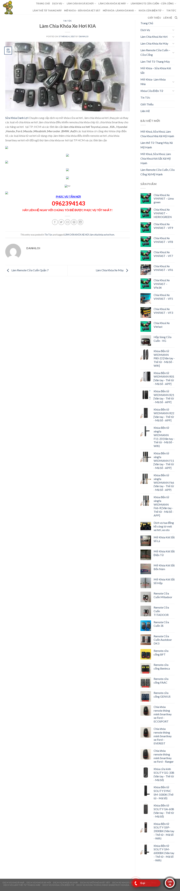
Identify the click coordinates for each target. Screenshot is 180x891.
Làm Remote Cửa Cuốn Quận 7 (30, 270)
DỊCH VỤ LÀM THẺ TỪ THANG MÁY (22, 885)
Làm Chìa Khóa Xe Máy (110, 270)
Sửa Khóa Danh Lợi (17, 117)
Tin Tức (171, 10)
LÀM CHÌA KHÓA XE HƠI (76, 234)
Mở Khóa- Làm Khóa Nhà (118, 10)
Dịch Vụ (57, 3)
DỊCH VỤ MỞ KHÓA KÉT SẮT (95, 882)
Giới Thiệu (154, 17)
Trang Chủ (43, 3)
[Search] (176, 17)
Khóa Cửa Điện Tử (150, 10)
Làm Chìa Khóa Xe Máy (112, 3)
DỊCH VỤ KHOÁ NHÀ (13, 882)
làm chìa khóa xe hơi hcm (102, 234)
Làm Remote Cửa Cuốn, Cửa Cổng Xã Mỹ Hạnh (157, 172)
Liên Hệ (167, 17)
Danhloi (84, 36)
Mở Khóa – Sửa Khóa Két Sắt (82, 10)
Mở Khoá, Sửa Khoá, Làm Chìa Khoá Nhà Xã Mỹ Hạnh (157, 134)
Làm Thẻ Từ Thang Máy (47, 10)
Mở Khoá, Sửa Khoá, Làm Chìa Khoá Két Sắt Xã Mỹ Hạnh (155, 158)
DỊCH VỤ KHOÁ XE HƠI (39, 882)
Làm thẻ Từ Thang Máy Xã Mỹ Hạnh (156, 145)
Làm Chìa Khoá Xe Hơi (80, 3)
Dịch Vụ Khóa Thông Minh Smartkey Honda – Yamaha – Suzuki (114, 885)
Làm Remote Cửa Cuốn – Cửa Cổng (152, 3)
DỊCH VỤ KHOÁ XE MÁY (65, 882)
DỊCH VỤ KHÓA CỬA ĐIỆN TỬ (58, 885)
